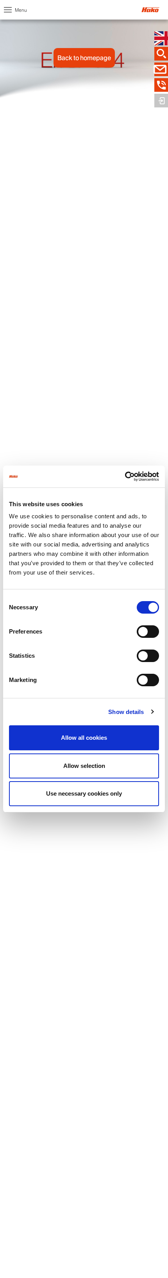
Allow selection (84, 765)
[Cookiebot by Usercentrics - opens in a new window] (125, 476)
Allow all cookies (84, 737)
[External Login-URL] (161, 101)
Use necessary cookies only (84, 793)
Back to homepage (84, 58)
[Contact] (161, 69)
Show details (126, 712)
